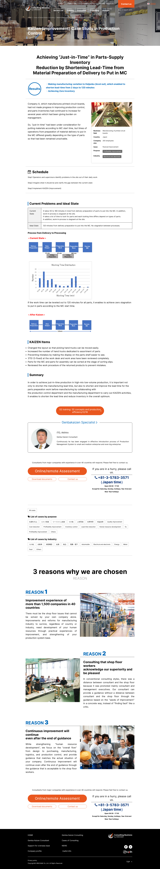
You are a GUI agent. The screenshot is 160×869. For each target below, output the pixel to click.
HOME (30, 835)
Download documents (42, 479)
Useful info (72, 3)
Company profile (88, 3)
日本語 (153, 4)
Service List (58, 10)
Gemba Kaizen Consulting (72, 835)
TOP (128, 862)
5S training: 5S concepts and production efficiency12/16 (80, 410)
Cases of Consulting (70, 840)
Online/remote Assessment (57, 471)
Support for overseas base (39, 846)
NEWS (60, 3)
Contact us (73, 479)
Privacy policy (32, 860)
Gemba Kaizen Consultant (38, 840)
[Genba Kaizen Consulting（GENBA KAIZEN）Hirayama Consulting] (38, 8)
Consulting (94, 10)
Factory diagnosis (106, 3)
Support (107, 10)
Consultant (81, 10)
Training (70, 10)
